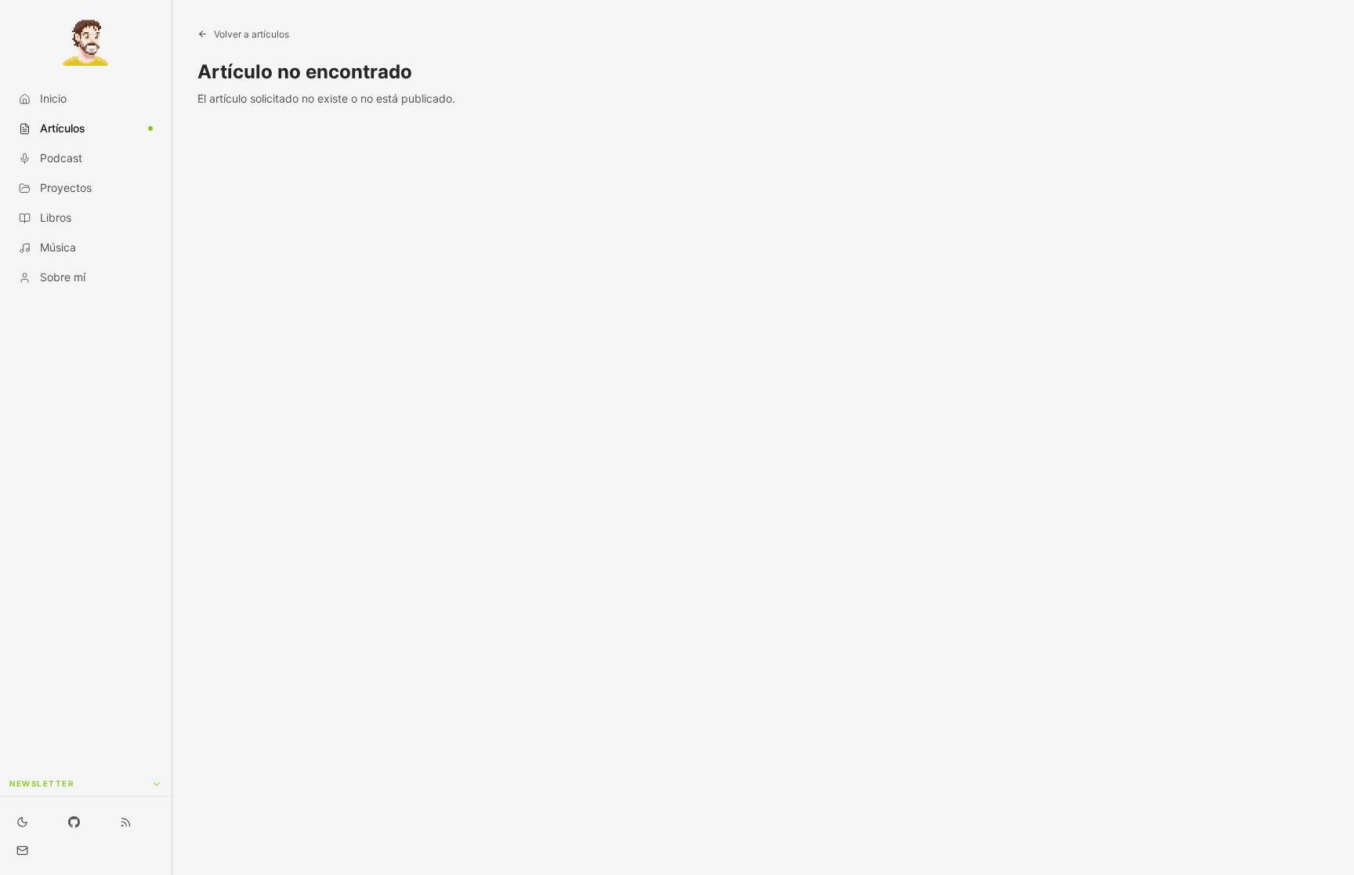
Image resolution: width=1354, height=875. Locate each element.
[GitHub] (73, 821)
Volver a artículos (251, 34)
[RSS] (126, 821)
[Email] (21, 849)
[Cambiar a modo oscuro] (21, 821)
